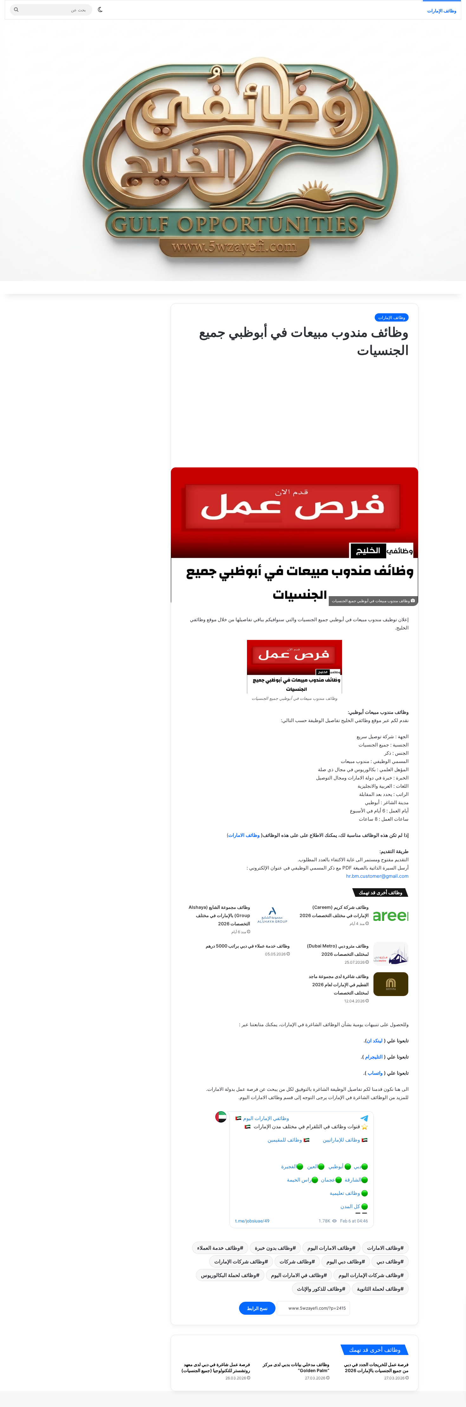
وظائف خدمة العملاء (218, 1248)
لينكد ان (375, 1041)
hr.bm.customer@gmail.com (377, 876)
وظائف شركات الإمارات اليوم (369, 1275)
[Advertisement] (294, 410)
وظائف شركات (296, 1261)
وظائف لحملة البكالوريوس (228, 1275)
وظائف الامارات (244, 835)
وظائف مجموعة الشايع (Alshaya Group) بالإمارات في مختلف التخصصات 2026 (219, 915)
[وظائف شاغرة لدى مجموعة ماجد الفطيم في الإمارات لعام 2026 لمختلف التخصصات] (390, 984)
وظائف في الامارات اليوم (297, 1275)
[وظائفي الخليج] (233, 150)
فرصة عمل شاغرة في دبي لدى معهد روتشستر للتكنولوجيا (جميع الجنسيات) (215, 1367)
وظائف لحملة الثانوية (378, 1289)
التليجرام (374, 1057)
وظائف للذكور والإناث (319, 1289)
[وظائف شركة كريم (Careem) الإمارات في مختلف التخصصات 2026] (390, 915)
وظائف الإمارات (441, 10)
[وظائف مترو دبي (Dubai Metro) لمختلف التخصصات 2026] (390, 954)
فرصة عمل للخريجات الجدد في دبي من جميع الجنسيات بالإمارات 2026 (376, 1367)
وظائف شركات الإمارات (239, 1261)
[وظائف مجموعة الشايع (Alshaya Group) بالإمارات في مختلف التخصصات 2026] (272, 915)
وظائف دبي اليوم (344, 1261)
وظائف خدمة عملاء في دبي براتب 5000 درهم (248, 945)
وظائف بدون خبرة (274, 1248)
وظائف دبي (388, 1261)
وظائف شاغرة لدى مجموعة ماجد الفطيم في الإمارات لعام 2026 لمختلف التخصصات (339, 984)
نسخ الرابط (257, 1308)
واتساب (375, 1073)
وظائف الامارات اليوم (329, 1248)
